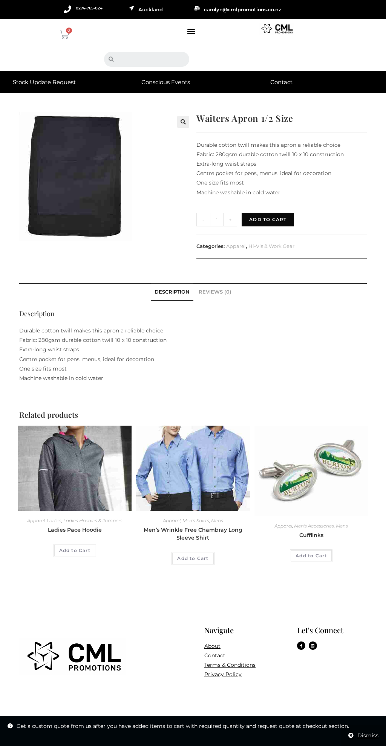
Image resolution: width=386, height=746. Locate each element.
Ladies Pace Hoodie (75, 529)
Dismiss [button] (367, 735)
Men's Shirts (195, 520)
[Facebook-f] (301, 645)
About (212, 646)
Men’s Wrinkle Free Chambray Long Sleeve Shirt (193, 533)
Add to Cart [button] (74, 550)
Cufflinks (311, 535)
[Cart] (63, 35)
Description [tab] (172, 292)
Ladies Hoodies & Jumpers (93, 520)
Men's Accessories (314, 526)
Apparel (236, 246)
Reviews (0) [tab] (215, 292)
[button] (191, 31)
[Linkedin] (313, 645)
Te (207, 664)
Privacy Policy (223, 674)
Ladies (54, 520)
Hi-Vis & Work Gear (271, 246)
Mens (217, 520)
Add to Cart (267, 219)
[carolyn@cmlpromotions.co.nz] (197, 8)
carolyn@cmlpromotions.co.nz (242, 9)
